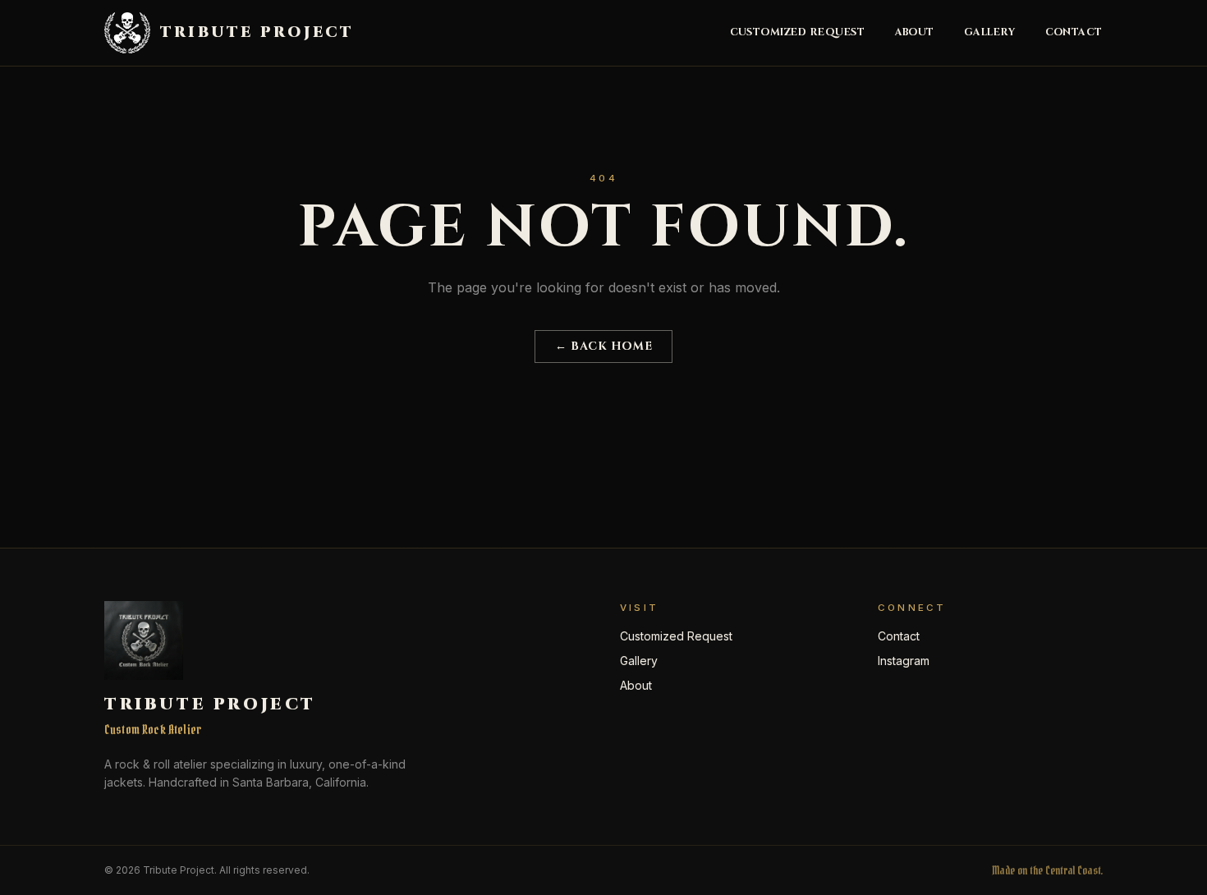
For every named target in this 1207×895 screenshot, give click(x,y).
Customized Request (797, 33)
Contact (1074, 33)
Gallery (990, 33)
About (915, 33)
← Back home (603, 346)
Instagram (903, 661)
